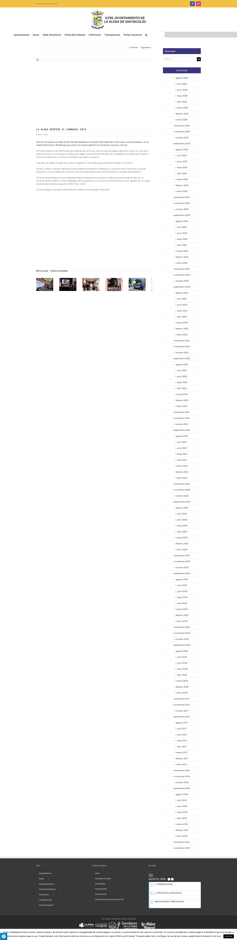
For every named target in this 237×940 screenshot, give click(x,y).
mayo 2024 (182, 239)
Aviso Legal (105, 919)
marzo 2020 (182, 537)
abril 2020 (182, 531)
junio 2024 (182, 233)
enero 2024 (182, 263)
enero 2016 (182, 836)
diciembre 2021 (182, 412)
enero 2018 (182, 693)
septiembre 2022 (182, 358)
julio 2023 (182, 299)
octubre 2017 (182, 711)
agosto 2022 (182, 364)
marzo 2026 (182, 108)
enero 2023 (182, 334)
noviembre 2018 (182, 633)
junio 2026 (182, 90)
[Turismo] (86, 923)
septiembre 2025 (182, 143)
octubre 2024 (182, 209)
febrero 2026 (182, 114)
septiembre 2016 (182, 788)
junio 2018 (182, 663)
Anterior (134, 47)
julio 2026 (182, 84)
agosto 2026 (182, 78)
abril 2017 (182, 746)
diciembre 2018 (182, 627)
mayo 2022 (182, 382)
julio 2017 (182, 728)
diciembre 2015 (182, 842)
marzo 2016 (182, 824)
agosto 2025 (182, 149)
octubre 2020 (182, 496)
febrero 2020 (182, 543)
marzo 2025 (182, 179)
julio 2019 (182, 585)
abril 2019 (182, 603)
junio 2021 (182, 448)
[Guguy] (105, 923)
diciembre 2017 (182, 699)
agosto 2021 (182, 436)
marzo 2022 (182, 394)
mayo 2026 (182, 96)
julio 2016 (182, 800)
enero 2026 (182, 119)
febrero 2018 (182, 687)
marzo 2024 (182, 251)
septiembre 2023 (182, 287)
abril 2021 (182, 460)
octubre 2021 (182, 424)
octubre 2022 (182, 352)
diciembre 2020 (182, 484)
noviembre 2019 (182, 561)
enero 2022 (182, 406)
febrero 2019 (182, 615)
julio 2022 (182, 370)
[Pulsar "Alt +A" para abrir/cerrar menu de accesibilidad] (3, 936)
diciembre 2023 (182, 269)
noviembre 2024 (182, 203)
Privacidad (116, 919)
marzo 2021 (182, 466)
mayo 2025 (182, 167)
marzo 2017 (182, 752)
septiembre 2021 (182, 430)
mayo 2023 (182, 310)
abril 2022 (182, 388)
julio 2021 (182, 442)
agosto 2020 (182, 508)
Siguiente (145, 47)
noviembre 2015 (182, 848)
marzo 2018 (182, 681)
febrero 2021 (182, 472)
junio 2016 (182, 806)
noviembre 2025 (182, 131)
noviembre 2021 (182, 418)
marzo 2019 (182, 609)
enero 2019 (182, 621)
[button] (146, 34)
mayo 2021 (182, 454)
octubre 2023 (182, 281)
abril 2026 (182, 102)
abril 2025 (182, 173)
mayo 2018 (182, 669)
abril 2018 (182, 675)
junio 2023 (182, 305)
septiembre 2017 (182, 716)
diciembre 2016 (182, 770)
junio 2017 (182, 734)
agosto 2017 (182, 723)
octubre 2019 (182, 567)
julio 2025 (182, 155)
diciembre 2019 (182, 555)
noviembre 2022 (182, 346)
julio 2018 (182, 657)
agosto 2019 (182, 579)
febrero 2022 (182, 400)
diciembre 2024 (182, 197)
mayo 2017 (182, 740)
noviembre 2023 (182, 275)
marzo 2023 (182, 322)
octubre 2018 (182, 639)
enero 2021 (182, 478)
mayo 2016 (182, 812)
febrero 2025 (182, 185)
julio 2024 (182, 227)
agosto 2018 (182, 651)
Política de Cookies (128, 919)
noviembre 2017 (182, 705)
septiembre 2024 (182, 215)
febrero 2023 (182, 328)
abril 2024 (182, 245)
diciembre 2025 (182, 125)
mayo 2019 (182, 597)
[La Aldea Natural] (148, 923)
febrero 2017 (182, 758)
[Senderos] (126, 923)
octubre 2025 (182, 137)
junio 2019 (182, 591)
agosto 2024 (182, 221)
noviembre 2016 (182, 776)
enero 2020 (182, 549)
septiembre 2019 (182, 573)
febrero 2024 (182, 257)
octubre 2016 (182, 782)
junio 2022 (182, 376)
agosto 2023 (182, 293)
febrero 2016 (182, 830)
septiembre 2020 (182, 502)
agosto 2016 (182, 794)
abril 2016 (182, 818)
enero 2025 (182, 191)
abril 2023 (182, 317)
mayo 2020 (182, 525)
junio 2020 (182, 520)
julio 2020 (182, 513)
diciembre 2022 (182, 340)
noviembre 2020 (182, 490)
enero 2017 (182, 764)
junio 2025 (182, 161)
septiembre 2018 (182, 645)
